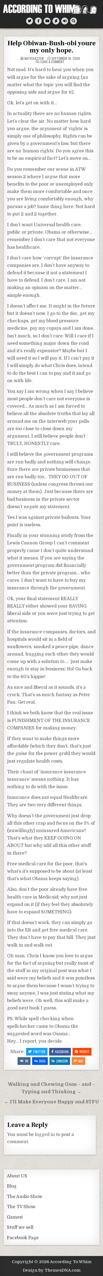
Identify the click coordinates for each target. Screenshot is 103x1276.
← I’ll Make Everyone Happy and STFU (51, 1101)
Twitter (39, 1051)
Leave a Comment (52, 61)
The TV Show (21, 1206)
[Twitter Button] (29, 21)
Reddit (84, 1051)
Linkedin (62, 1061)
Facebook (62, 1051)
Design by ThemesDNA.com (51, 1270)
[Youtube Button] (47, 21)
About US (17, 1176)
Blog (11, 1186)
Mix (80, 1061)
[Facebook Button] (38, 21)
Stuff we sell (20, 1227)
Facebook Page (23, 1237)
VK (26, 1061)
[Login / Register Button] (64, 21)
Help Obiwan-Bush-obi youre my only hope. (51, 47)
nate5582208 (34, 58)
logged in (45, 1134)
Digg (42, 1061)
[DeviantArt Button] (55, 21)
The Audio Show (24, 1196)
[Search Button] (73, 21)
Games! (15, 1217)
